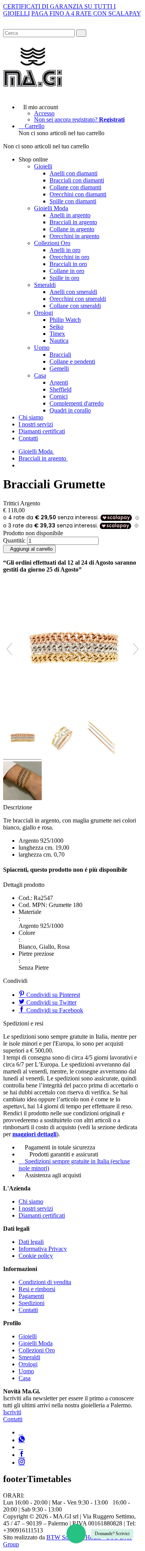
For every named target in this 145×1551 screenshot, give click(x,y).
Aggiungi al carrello (31, 549)
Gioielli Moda (51, 208)
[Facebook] (22, 1454)
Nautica (58, 340)
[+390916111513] (21, 1432)
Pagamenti (31, 1296)
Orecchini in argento (74, 236)
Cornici (58, 396)
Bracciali (60, 354)
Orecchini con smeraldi (77, 298)
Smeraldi (45, 285)
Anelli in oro (64, 250)
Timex (57, 333)
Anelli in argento (69, 215)
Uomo (41, 347)
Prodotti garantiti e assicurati (63, 1154)
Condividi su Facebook (54, 1010)
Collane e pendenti (72, 361)
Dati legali (31, 1241)
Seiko (56, 326)
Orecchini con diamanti (77, 194)
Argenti (58, 382)
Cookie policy (36, 1255)
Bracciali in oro (68, 264)
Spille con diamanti (72, 201)
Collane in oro (66, 271)
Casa (40, 375)
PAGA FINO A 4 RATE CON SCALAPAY (86, 13)
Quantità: (14, 540)
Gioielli (43, 166)
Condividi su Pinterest (52, 994)
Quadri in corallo (70, 410)
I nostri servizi (36, 424)
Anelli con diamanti (73, 173)
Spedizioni (31, 1303)
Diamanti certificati (42, 431)
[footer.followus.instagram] (22, 1462)
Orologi (43, 312)
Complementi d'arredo (76, 403)
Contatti (28, 438)
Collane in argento (71, 229)
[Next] (136, 649)
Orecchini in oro (69, 257)
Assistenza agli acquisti (53, 1175)
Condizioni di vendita (45, 1282)
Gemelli (59, 368)
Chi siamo (31, 417)
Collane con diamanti (75, 187)
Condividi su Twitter (51, 1002)
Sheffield (60, 389)
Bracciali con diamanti (76, 180)
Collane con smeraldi (75, 305)
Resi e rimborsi (37, 1289)
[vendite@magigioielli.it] (21, 1447)
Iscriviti (12, 1412)
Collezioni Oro (52, 243)
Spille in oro (64, 278)
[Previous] (9, 649)
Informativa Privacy (43, 1248)
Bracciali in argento (73, 222)
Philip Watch (65, 319)
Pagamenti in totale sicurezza (60, 1147)
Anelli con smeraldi (73, 292)
